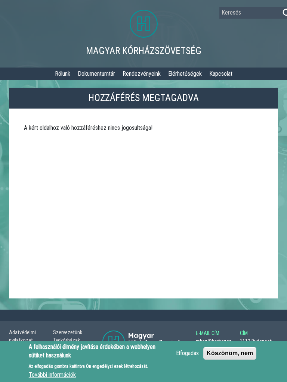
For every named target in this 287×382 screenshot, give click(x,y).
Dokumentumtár (96, 73)
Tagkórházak (66, 340)
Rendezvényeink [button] (142, 73)
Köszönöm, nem (230, 353)
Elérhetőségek (185, 73)
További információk (52, 374)
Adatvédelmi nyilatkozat (22, 336)
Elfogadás (187, 353)
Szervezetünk (67, 332)
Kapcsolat (220, 73)
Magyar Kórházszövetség (143, 50)
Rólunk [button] (62, 73)
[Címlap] (144, 27)
